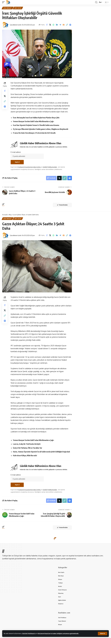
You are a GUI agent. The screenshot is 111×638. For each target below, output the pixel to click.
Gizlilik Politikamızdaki (50, 167)
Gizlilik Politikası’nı (29, 633)
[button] (102, 633)
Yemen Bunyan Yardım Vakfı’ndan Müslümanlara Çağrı (33, 121)
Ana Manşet (7, 8)
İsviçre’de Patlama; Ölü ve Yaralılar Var (27, 448)
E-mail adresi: (16, 152)
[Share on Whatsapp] (53, 24)
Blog (10, 214)
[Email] (63, 24)
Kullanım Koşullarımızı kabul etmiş (29, 167)
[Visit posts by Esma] (5, 24)
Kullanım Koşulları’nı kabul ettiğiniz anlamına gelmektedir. (58, 633)
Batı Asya (18, 8)
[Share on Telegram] (60, 24)
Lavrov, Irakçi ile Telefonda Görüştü (26, 444)
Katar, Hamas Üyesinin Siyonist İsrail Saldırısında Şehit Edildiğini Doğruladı (41, 452)
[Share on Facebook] (46, 24)
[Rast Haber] (8, 2)
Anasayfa (5, 214)
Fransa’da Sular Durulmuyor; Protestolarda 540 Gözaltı (34, 133)
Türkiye (17, 541)
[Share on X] (50, 24)
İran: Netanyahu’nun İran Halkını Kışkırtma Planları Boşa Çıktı (36, 118)
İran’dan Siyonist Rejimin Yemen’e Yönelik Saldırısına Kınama (36, 125)
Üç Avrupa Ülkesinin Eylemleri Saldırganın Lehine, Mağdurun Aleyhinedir (40, 129)
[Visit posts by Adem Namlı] (5, 558)
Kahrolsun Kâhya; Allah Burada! (25, 455)
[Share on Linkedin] (56, 24)
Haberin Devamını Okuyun (55, 618)
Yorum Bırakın (63, 205)
